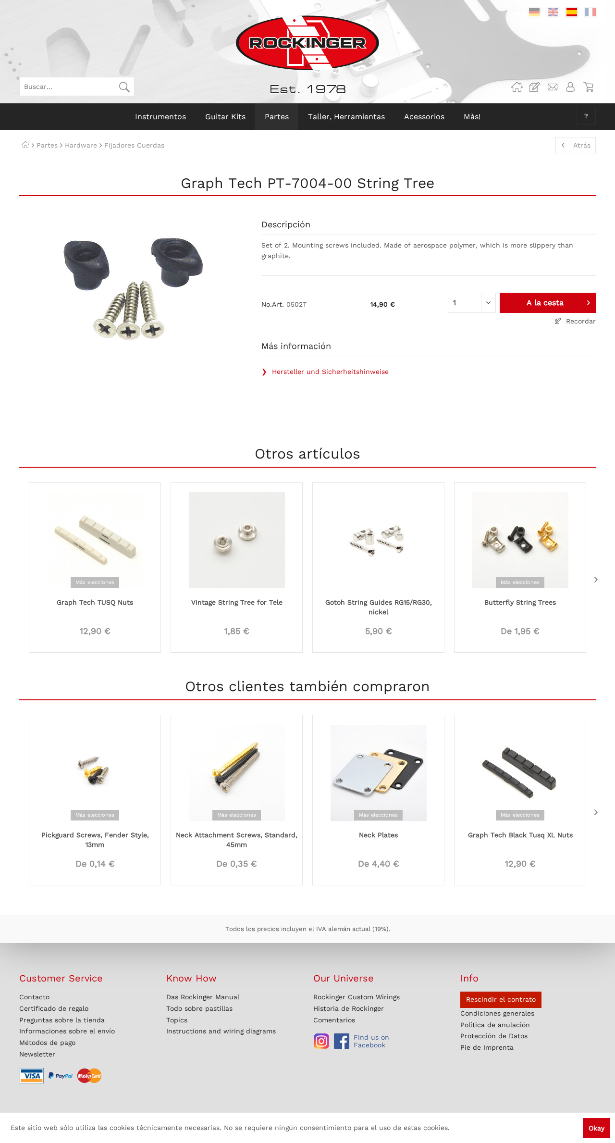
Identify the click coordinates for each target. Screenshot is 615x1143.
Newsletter (37, 1054)
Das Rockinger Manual (202, 997)
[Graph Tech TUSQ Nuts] (95, 539)
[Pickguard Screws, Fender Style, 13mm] (95, 772)
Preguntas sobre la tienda (62, 1020)
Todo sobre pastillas (199, 1008)
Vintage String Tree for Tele (237, 602)
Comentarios (334, 1020)
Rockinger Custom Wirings (356, 997)
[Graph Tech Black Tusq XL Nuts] (520, 772)
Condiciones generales (497, 1013)
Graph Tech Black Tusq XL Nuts (520, 835)
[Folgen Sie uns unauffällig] (321, 1041)
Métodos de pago (47, 1042)
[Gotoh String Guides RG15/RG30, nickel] (378, 539)
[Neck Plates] (378, 772)
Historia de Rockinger (348, 1008)
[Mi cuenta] (570, 87)
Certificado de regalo (53, 1008)
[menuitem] (77, 86)
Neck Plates (378, 835)
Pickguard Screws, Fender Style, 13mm (95, 839)
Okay (596, 1128)
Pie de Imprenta (487, 1047)
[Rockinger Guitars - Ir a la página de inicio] (307, 42)
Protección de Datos (494, 1036)
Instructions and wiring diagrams (221, 1031)
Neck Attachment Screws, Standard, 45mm (236, 839)
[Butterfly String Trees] (520, 539)
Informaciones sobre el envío (67, 1031)
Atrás (581, 145)
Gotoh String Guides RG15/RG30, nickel (378, 607)
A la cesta (545, 302)
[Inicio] (25, 145)
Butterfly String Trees (520, 602)
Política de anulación (495, 1025)
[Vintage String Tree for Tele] (236, 539)
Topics (176, 1020)
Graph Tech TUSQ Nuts (95, 602)
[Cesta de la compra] (588, 87)
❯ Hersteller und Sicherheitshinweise (325, 371)
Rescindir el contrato (501, 999)
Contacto (34, 997)
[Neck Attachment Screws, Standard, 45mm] (236, 772)
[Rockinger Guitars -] (517, 87)
